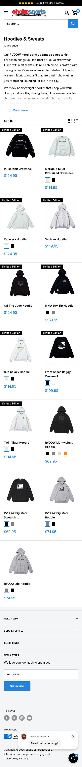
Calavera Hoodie (15, 239)
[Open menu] (6, 12)
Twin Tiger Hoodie (16, 442)
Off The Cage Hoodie (18, 305)
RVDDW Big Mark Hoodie (56, 515)
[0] (74, 12)
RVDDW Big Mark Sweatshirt (15, 515)
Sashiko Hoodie (55, 239)
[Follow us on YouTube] (29, 718)
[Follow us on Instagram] (22, 718)
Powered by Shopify (16, 758)
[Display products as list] (76, 121)
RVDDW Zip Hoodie (17, 583)
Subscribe (17, 686)
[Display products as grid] (69, 121)
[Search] (73, 23)
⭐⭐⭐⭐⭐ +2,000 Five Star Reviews (41, 2)
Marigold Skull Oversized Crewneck (59, 171)
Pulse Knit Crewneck (18, 168)
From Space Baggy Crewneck (58, 374)
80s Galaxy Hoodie (17, 372)
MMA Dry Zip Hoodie (59, 305)
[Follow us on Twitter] (14, 718)
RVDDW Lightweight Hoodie (59, 445)
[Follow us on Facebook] (7, 718)
